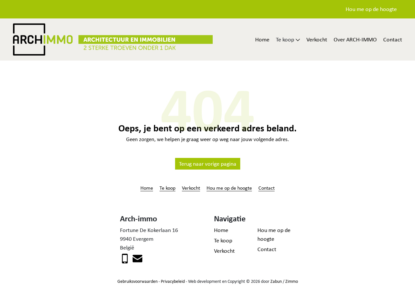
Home (262, 39)
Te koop (167, 187)
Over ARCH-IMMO (355, 39)
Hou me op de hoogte (371, 9)
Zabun (276, 281)
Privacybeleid (173, 281)
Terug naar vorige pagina (207, 164)
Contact (392, 39)
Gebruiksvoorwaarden (137, 281)
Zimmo (291, 281)
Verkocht (316, 39)
